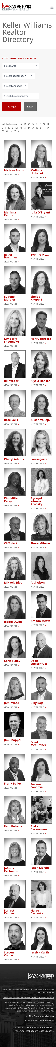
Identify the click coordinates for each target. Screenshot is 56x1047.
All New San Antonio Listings (40, 1016)
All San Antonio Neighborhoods (38, 1020)
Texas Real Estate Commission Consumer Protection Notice (28, 997)
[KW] (41, 985)
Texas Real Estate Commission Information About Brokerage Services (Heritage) (28, 991)
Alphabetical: (10, 124)
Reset (30, 106)
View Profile (10, 174)
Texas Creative (46, 1030)
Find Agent (11, 106)
